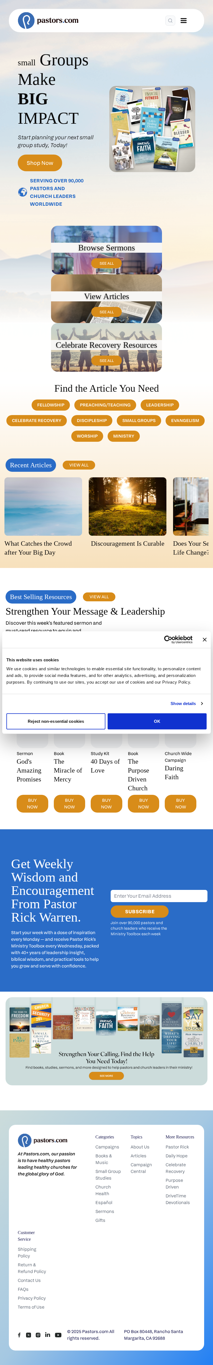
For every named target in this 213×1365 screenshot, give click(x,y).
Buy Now (32, 804)
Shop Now (40, 163)
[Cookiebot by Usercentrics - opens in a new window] (168, 640)
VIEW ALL (78, 465)
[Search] (170, 21)
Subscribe (139, 911)
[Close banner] (205, 640)
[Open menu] (184, 21)
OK (157, 721)
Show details (183, 703)
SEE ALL (107, 263)
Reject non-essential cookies (56, 721)
